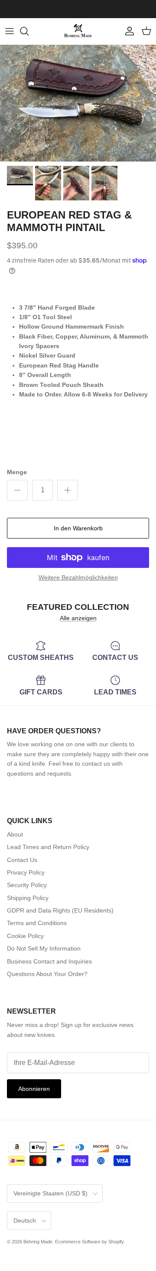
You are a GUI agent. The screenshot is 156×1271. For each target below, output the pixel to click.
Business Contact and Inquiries (49, 961)
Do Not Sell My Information (44, 948)
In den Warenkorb (78, 528)
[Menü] (9, 31)
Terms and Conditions (37, 922)
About (15, 834)
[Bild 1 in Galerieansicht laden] (78, 103)
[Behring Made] (78, 31)
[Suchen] (28, 31)
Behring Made (37, 1241)
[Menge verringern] (17, 490)
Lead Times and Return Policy (48, 846)
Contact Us (22, 859)
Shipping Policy (28, 897)
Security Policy (27, 884)
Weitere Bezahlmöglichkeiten (78, 577)
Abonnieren (34, 1088)
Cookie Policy (25, 935)
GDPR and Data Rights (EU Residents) (60, 910)
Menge (17, 472)
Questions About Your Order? (47, 973)
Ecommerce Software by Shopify (89, 1241)
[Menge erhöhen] (67, 490)
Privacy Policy (26, 872)
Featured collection (78, 607)
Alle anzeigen (78, 618)
